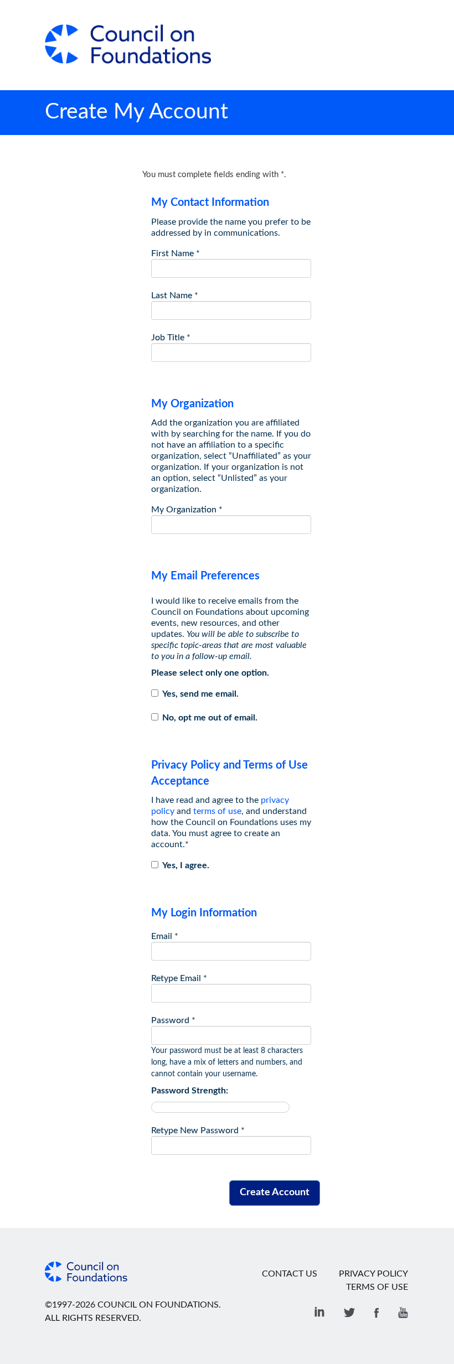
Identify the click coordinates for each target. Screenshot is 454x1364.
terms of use (217, 811)
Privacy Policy (373, 1273)
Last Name (174, 295)
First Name (175, 253)
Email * (164, 936)
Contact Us (289, 1273)
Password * (173, 1020)
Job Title (170, 337)
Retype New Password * (198, 1130)
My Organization (187, 509)
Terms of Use (377, 1287)
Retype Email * (179, 978)
